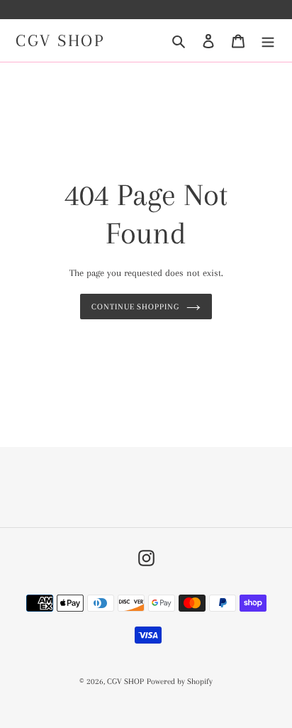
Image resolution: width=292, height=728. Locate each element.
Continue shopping (135, 306)
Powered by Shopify (180, 681)
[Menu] (268, 41)
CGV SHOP (60, 40)
